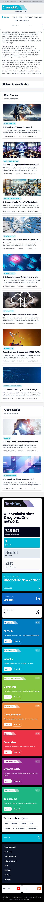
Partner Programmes (22, 21)
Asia (6, 823)
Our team (8, 875)
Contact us (8, 852)
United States (32, 828)
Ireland (7, 828)
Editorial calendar (10, 856)
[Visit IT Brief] (15, 734)
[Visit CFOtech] (15, 622)
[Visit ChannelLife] (15, 650)
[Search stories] (38, 837)
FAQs (6, 865)
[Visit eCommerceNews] (15, 678)
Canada (23, 823)
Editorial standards (11, 861)
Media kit (17, 641)
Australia (14, 823)
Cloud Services (18, 17)
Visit (6, 641)
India (31, 823)
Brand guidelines (10, 847)
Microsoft (38, 17)
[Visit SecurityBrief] (15, 761)
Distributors (29, 17)
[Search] (30, 25)
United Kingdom (18, 828)
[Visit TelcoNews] (15, 790)
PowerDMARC (26, 899)
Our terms (8, 879)
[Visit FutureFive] (15, 706)
